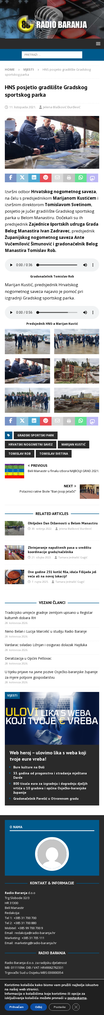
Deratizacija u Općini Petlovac (28, 658)
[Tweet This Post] (22, 178)
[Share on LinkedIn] (34, 178)
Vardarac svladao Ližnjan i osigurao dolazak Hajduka (46, 645)
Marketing (12, 938)
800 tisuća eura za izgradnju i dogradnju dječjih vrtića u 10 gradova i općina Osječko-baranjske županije (50, 787)
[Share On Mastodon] (92, 178)
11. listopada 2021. (22, 107)
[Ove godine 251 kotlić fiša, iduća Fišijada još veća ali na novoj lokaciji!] (14, 577)
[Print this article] (69, 178)
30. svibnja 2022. (42, 528)
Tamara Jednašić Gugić (72, 557)
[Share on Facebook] (10, 178)
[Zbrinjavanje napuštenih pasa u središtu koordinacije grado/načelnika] (14, 552)
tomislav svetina (53, 454)
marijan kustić (73, 444)
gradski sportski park (35, 435)
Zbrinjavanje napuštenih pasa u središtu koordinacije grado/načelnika (59, 549)
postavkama (77, 998)
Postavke (60, 1007)
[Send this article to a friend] (57, 178)
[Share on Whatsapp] (81, 178)
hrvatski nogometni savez (30, 444)
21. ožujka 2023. (42, 557)
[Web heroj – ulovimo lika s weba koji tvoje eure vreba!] (52, 741)
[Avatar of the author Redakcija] (52, 866)
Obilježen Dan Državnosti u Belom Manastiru (63, 523)
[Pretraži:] (52, 54)
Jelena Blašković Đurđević (61, 107)
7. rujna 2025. (40, 581)
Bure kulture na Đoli (29, 767)
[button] (97, 43)
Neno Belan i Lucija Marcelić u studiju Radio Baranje (46, 631)
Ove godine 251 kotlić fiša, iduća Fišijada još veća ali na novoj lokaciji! (62, 574)
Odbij (38, 1007)
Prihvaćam (16, 1007)
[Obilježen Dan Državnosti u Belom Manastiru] (14, 528)
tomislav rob (19, 454)
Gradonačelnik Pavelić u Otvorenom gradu (46, 798)
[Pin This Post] (46, 178)
